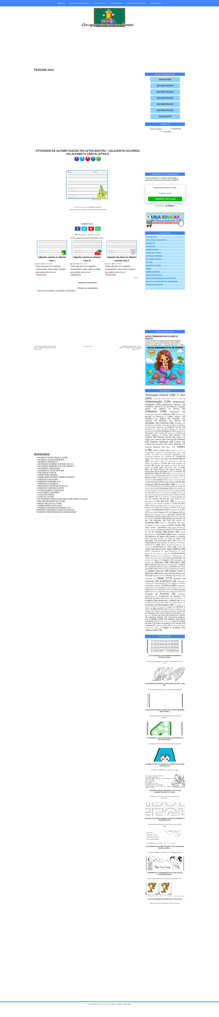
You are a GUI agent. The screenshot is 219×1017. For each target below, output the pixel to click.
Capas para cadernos (153, 440)
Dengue (179, 471)
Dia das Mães (164, 484)
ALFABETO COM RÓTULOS (155, 407)
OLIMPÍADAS (166, 581)
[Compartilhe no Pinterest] (87, 158)
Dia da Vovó (153, 482)
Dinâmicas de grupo (156, 505)
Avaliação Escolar (174, 427)
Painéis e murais (154, 586)
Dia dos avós (168, 499)
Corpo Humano (176, 463)
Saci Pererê (172, 613)
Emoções (182, 516)
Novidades (177, 579)
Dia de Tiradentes (164, 486)
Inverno (179, 547)
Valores (147, 628)
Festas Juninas (150, 529)
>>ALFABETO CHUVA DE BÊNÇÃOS (50, 460)
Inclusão (179, 541)
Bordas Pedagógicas (163, 431)
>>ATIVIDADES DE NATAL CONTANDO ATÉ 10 (54, 464)
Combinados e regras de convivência (159, 452)
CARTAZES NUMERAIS (154, 256)
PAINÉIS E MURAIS (153, 272)
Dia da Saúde (180, 480)
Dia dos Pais (163, 501)
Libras (160, 558)
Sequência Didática (155, 617)
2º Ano (155, 399)
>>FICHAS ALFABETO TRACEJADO (50, 490)
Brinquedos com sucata (154, 433)
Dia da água (174, 473)
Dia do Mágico (172, 493)
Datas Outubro (176, 469)
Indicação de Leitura (167, 543)
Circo (168, 447)
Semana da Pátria (158, 615)
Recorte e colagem (166, 607)
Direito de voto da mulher (174, 505)
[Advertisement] (104, 49)
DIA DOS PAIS (165, 80)
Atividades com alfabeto (155, 419)
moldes (150, 569)
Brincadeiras (178, 431)
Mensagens (164, 567)
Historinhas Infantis (156, 538)
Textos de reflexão (177, 625)
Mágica (156, 560)
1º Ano (180, 395)
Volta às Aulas (151, 630)
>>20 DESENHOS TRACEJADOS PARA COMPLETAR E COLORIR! (62, 499)
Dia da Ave (174, 476)
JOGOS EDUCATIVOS (153, 275)
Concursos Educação (152, 456)
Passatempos (162, 588)
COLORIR (149, 262)
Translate (167, 132)
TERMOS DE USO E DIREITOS (79, 3)
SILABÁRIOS (150, 246)
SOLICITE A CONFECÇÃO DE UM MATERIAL (162, 281)
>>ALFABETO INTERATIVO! (47, 462)
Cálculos (177, 435)
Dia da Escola (161, 478)
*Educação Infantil (156, 395)
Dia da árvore (161, 476)
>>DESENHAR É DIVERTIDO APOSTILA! (52, 486)
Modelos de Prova (178, 567)
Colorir (181, 446)
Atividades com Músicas (170, 421)
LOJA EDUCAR (155, 3)
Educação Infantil (174, 514)
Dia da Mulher (158, 480)
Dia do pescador (160, 495)
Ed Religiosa (174, 512)
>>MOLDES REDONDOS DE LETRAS (50, 501)
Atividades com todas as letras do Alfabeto (169, 425)
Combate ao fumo (176, 450)
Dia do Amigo (177, 486)
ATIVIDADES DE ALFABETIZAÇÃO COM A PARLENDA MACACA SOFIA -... (165, 847)
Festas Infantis (177, 527)
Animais (167, 414)
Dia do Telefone (163, 497)
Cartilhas (177, 442)
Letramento (154, 556)
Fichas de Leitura (164, 530)
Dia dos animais (151, 499)
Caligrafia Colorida (93, 234)
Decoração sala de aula (154, 471)
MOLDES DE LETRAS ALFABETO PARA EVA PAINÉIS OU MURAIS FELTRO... (165, 819)
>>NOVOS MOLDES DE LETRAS (49, 503)
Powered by (159, 206)
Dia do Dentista (161, 491)
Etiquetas (157, 520)
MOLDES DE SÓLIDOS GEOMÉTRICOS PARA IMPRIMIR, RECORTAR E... (165, 710)
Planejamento (149, 589)
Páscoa (168, 585)
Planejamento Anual (164, 589)
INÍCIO (62, 3)
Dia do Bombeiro (163, 489)
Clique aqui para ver (80, 207)
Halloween (152, 536)
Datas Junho (172, 467)
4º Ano (171, 399)
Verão (156, 628)
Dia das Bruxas (168, 482)
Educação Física (159, 514)
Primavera (164, 594)
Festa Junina (175, 525)
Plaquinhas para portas (166, 591)
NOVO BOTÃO (165, 116)
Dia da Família (173, 478)
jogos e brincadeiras (152, 551)
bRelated (135, 277)
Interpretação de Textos (162, 547)
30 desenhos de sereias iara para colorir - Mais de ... (165, 684)
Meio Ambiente (151, 565)
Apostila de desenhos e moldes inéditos (163, 417)
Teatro (165, 625)
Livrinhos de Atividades (173, 558)
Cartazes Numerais (159, 442)
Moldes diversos (156, 571)
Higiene (162, 536)
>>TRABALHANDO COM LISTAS (49, 506)
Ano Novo (179, 414)
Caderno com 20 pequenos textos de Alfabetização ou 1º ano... (165, 791)
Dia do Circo (149, 491)
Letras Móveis (150, 558)
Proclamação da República (170, 596)
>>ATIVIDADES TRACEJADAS (48, 468)
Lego (165, 553)
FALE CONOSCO (100, 3)
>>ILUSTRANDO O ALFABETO (48, 492)
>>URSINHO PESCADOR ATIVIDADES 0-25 (53, 508)
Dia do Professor (174, 495)
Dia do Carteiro (177, 488)
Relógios (148, 611)
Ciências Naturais (152, 447)
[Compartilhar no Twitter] (82, 158)
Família (162, 523)
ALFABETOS (150, 243)
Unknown (39, 263)
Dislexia (165, 507)
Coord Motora (178, 458)
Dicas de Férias (179, 503)
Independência (150, 543)
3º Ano (163, 399)
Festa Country (161, 525)
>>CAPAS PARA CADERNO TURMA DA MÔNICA (55, 477)
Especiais (168, 518)
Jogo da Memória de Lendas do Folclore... (164, 899)
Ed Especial (160, 512)
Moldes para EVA (165, 573)
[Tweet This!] (84, 229)
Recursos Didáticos (175, 609)
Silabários (171, 619)
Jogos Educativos (153, 549)
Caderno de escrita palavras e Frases (165, 434)
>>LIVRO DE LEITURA (45, 497)
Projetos (149, 600)
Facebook (149, 522)
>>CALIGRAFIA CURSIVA (46, 473)
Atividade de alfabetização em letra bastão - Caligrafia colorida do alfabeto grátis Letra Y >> (130, 348)
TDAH (158, 625)
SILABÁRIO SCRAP (156, 619)
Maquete (166, 560)
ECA (151, 512)
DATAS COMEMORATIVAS (136, 3)
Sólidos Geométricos (164, 623)
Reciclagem (163, 605)
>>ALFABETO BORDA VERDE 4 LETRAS (52, 457)
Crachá (148, 465)
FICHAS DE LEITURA (153, 253)
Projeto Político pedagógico (174, 598)
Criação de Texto (170, 465)
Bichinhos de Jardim (152, 429)
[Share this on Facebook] (78, 229)
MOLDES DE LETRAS (153, 266)
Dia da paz (170, 480)
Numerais (149, 581)
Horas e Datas (174, 539)
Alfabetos (151, 411)
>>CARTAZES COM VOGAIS (47, 479)
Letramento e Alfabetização (172, 556)
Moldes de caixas (163, 569)
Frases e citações (178, 534)
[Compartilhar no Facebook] (76, 158)
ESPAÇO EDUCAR (103, 1004)
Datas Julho (158, 467)
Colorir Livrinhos (159, 450)
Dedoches (170, 471)
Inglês (158, 545)
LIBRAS (148, 269)
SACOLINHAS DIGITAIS (154, 285)
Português (149, 594)
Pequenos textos (176, 588)
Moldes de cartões (178, 569)
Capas (178, 437)
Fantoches (172, 523)
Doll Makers (173, 510)
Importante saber (165, 541)
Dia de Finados (180, 485)
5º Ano (179, 399)
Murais (169, 576)
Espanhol (158, 518)
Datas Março (159, 469)
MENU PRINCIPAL (116, 3)
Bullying (170, 433)
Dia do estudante (174, 491)
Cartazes (181, 439)
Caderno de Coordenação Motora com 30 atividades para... (165, 873)
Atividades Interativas (155, 427)
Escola (150, 518)
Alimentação (174, 412)
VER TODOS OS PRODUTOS (156, 240)
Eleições (173, 516)
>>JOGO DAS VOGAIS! (45, 495)
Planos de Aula (179, 590)
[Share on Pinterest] (91, 229)
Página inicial (87, 346)
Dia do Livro (159, 493)
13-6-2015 (49, 263)
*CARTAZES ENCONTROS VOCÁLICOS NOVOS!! (55, 510)
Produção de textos (153, 598)
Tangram (148, 625)
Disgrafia (148, 507)
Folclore (158, 532)
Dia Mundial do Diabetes (162, 503)
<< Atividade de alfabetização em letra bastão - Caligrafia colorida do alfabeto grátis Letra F (45, 348)
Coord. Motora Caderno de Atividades (162, 461)
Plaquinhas (152, 591)
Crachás (157, 465)
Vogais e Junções (171, 627)
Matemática (175, 562)
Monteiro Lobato (158, 576)
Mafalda (147, 560)
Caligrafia (148, 437)
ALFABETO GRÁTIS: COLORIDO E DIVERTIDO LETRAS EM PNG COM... (165, 765)
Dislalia (157, 507)
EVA (168, 520)
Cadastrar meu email (165, 199)
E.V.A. (182, 509)
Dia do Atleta (149, 488)
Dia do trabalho (177, 497)
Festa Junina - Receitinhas (156, 527)
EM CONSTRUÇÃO (165, 86)
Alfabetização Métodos (171, 405)
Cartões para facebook (154, 444)
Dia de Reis (151, 486)
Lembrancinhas (178, 553)
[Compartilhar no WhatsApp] (98, 158)
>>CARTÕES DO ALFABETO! (47, 484)
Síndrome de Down (164, 621)
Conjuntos (168, 456)
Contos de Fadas (161, 459)
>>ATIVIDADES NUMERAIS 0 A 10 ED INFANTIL (55, 466)
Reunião (173, 611)
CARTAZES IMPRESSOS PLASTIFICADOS (161, 278)
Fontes (171, 532)
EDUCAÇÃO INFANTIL (154, 259)
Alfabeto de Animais (169, 409)
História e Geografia (177, 536)
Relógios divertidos (161, 611)
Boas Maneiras (169, 429)
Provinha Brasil (163, 602)
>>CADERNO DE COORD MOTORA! (50, 471)
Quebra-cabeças (177, 602)
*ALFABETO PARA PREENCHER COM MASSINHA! (56, 512)
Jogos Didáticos (173, 549)
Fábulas (179, 520)
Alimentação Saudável (152, 414)
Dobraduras (159, 509)
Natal (160, 578)
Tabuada (178, 623)
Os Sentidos (172, 583)
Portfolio (180, 591)
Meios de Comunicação (169, 565)
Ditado (173, 507)
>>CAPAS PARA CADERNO (47, 475)
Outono (182, 583)
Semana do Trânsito (177, 615)
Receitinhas (149, 605)
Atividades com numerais (157, 423)
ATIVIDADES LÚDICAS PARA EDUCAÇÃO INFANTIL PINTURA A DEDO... (165, 738)
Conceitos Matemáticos (172, 454)
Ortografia (161, 583)
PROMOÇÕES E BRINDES (167, 601)
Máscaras (159, 562)
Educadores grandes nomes (156, 516)
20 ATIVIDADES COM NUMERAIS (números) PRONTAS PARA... (165, 656)
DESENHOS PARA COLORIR (155, 474)
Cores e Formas (160, 463)
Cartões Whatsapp (174, 444)
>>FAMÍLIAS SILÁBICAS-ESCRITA (50, 488)
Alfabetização (153, 401)
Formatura (161, 534)
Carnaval (169, 440)
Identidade (149, 541)
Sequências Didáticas (176, 617)
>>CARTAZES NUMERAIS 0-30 (48, 482)
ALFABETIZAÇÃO (152, 250)
